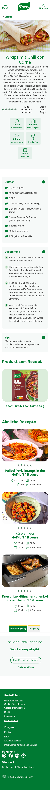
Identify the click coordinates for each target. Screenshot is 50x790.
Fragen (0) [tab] (34, 628)
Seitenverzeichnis (12, 741)
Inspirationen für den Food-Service (20, 745)
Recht (7, 712)
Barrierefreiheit (11, 720)
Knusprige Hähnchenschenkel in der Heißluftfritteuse (25, 598)
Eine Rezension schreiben (25, 660)
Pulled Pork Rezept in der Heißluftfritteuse (25, 473)
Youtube (23, 755)
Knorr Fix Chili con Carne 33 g (25, 406)
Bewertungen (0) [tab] (18, 628)
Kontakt (7, 732)
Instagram (17, 755)
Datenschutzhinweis (13, 700)
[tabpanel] (25, 656)
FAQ (6, 736)
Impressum (9, 716)
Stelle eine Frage (26, 667)
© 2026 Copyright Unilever (20, 777)
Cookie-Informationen (14, 708)
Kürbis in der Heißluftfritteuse (25, 535)
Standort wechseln (25, 767)
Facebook (11, 755)
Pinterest (4, 755)
